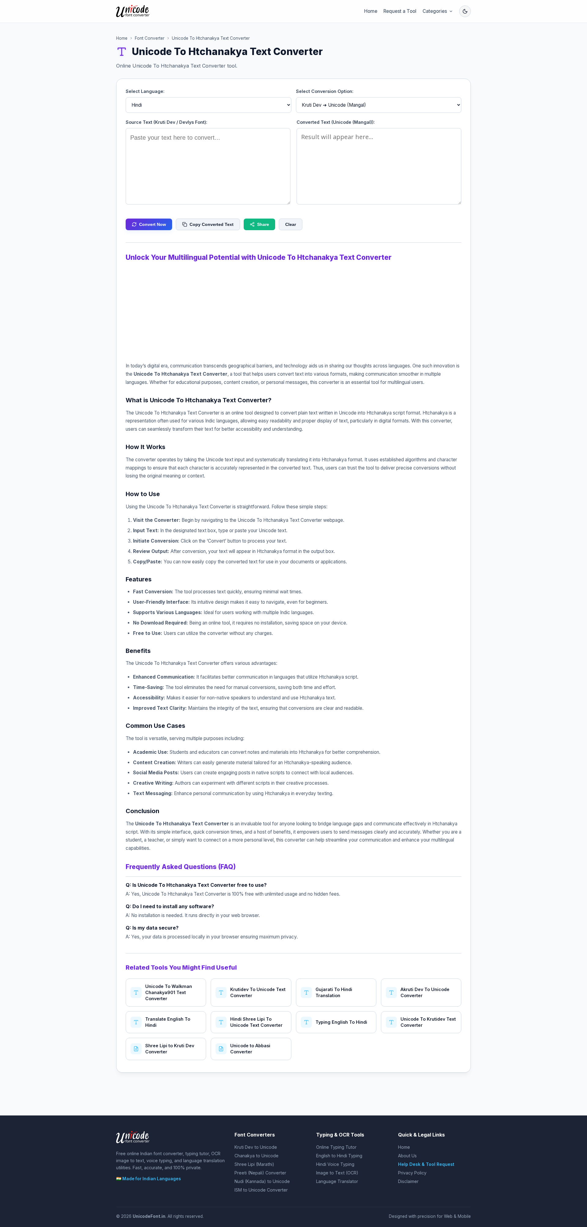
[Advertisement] (293, 310)
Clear (290, 224)
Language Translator (337, 1181)
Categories (435, 11)
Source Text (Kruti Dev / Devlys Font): (166, 122)
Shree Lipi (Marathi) (254, 1164)
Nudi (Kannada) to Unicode (262, 1181)
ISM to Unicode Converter (261, 1189)
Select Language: (145, 91)
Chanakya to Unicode (256, 1155)
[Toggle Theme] (465, 11)
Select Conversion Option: (324, 91)
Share (263, 224)
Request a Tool (399, 11)
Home (370, 11)
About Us (407, 1155)
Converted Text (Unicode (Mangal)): (336, 122)
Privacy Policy (412, 1172)
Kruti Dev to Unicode (255, 1147)
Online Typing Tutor (336, 1147)
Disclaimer (408, 1181)
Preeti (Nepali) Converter (260, 1172)
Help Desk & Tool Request (426, 1164)
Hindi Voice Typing (335, 1164)
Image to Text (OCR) (337, 1172)
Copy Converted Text (212, 224)
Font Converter (149, 38)
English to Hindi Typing (339, 1155)
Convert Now (152, 224)
